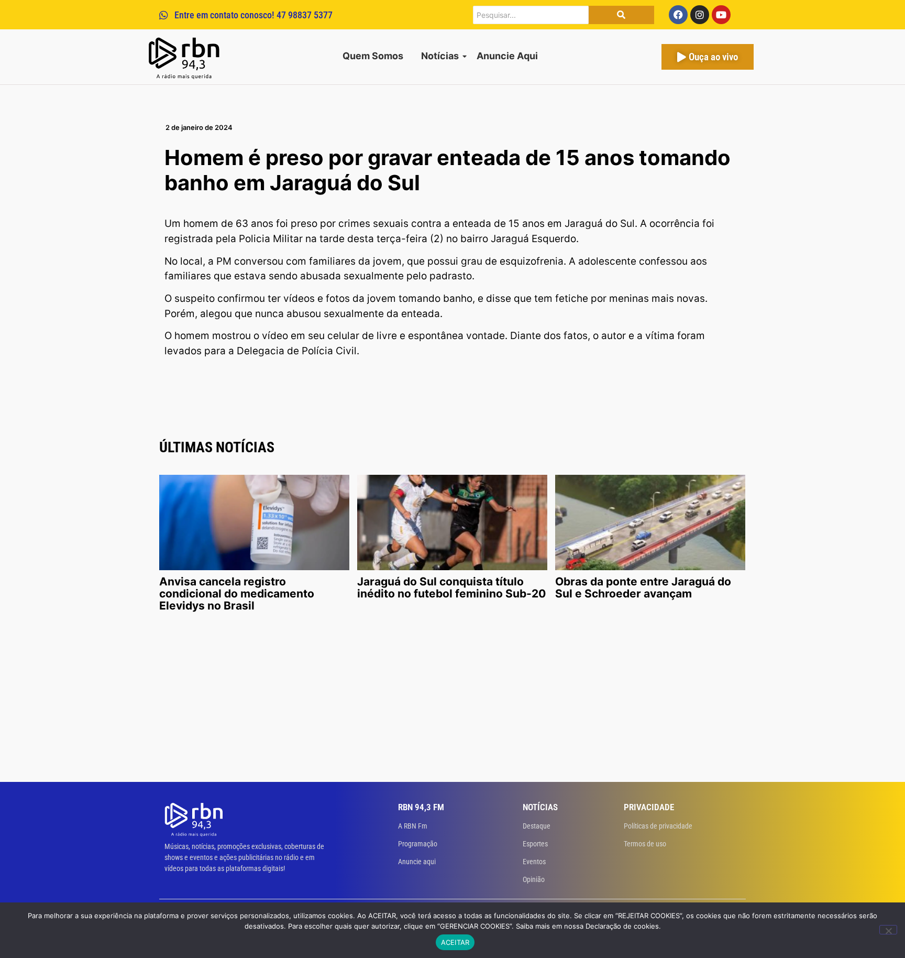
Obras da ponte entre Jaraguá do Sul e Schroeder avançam (643, 587)
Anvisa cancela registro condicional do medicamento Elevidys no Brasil (236, 593)
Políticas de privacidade (658, 826)
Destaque (536, 826)
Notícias (440, 55)
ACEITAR (455, 942)
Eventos (534, 861)
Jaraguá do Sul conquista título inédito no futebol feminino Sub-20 (451, 587)
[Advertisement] (452, 703)
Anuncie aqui (417, 861)
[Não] (888, 929)
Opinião (534, 879)
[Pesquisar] (621, 15)
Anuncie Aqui (507, 55)
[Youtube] (721, 14)
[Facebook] (678, 14)
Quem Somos (373, 55)
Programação (417, 844)
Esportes (535, 844)
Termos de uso (645, 844)
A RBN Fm (412, 826)
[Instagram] (699, 14)
